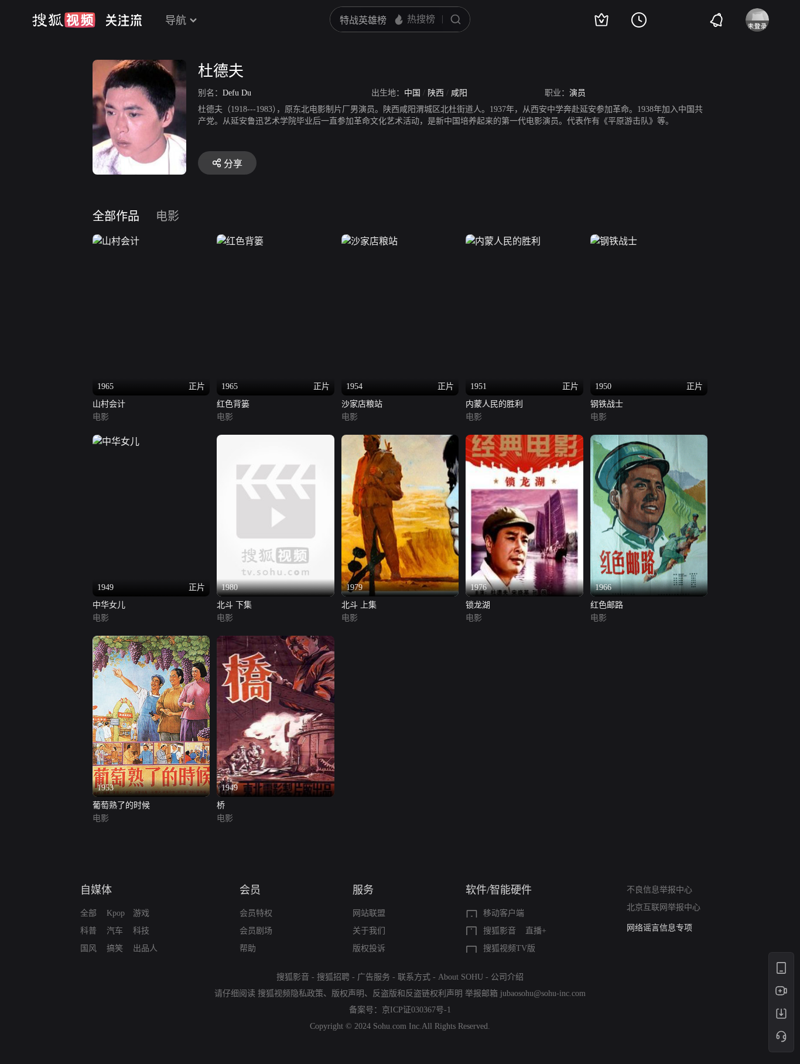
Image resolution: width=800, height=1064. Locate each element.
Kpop (116, 913)
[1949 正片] (116, 441)
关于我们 (369, 930)
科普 (88, 930)
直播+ (535, 930)
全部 (88, 913)
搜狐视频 (64, 19)
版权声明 (347, 993)
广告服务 (373, 977)
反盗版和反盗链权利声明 (417, 993)
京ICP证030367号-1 (416, 1009)
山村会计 (109, 404)
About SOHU (460, 977)
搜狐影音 (499, 930)
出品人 (145, 948)
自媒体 (96, 890)
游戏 (141, 913)
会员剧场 (256, 930)
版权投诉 (369, 948)
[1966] (648, 441)
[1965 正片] (116, 241)
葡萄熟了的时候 (121, 805)
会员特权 (256, 913)
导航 (175, 20)
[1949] (275, 642)
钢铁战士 (606, 404)
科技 (141, 930)
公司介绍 (507, 977)
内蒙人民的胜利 (494, 404)
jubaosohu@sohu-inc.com (543, 993)
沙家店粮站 (361, 404)
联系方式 (414, 977)
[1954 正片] (369, 241)
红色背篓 (233, 404)
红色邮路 (606, 605)
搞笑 (115, 948)
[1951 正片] (503, 241)
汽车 (115, 930)
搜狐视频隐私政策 (290, 993)
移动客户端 (503, 913)
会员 (250, 890)
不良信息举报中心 (659, 889)
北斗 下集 (234, 605)
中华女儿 (109, 605)
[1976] (524, 441)
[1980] (275, 441)
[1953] (151, 642)
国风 (88, 948)
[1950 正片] (613, 241)
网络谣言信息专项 (659, 927)
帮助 (248, 948)
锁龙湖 (478, 605)
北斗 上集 (359, 605)
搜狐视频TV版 (509, 948)
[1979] (400, 441)
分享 (233, 164)
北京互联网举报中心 (663, 907)
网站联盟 (369, 913)
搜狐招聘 (333, 977)
